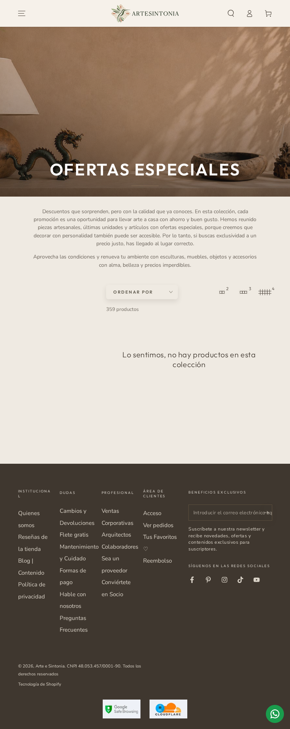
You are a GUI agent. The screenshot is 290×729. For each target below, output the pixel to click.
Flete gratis (74, 534)
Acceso (152, 513)
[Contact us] (275, 714)
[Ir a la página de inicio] (145, 13)
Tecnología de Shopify (39, 684)
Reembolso (157, 560)
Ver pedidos (158, 525)
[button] (231, 14)
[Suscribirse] (268, 512)
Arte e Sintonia (50, 666)
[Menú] (21, 14)
